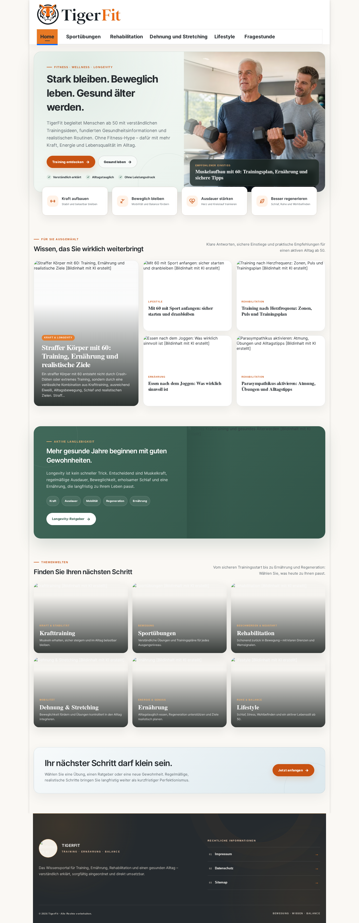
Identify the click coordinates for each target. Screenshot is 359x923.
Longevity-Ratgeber (68, 519)
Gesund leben (115, 162)
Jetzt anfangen (290, 770)
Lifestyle (224, 37)
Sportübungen (83, 37)
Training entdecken (68, 162)
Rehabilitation (126, 37)
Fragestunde (259, 37)
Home (47, 37)
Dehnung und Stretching (179, 37)
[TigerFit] (79, 14)
